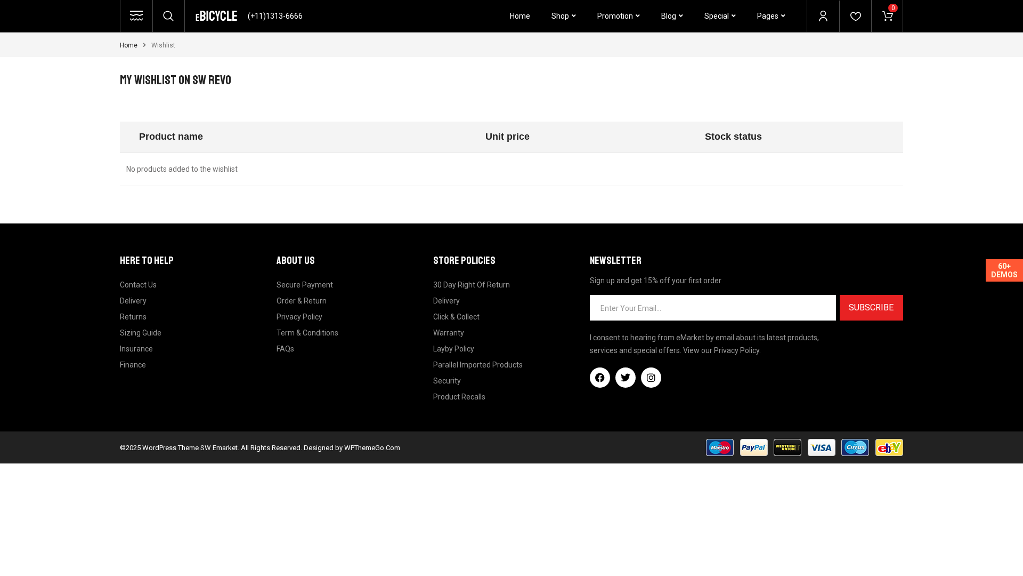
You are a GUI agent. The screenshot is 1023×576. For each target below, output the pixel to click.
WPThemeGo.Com (372, 448)
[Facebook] (600, 377)
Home (128, 45)
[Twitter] (625, 377)
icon (136, 16)
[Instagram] (651, 377)
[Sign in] (823, 16)
